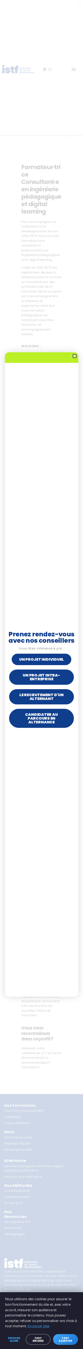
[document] (41, 674)
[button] (74, 356)
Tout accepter (65, 1339)
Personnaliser (14, 1339)
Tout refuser (38, 1339)
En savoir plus (39, 1326)
